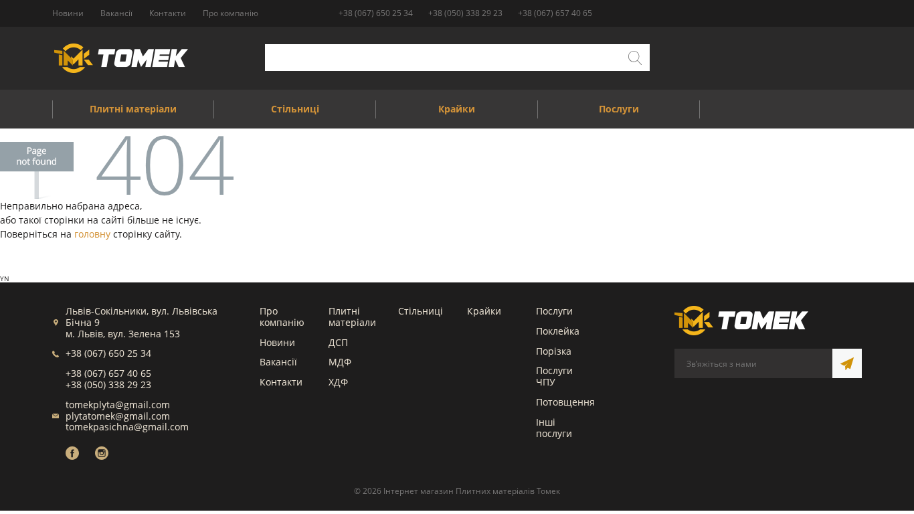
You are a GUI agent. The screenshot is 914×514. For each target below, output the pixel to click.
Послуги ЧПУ (554, 376)
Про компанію (282, 317)
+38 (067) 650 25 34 (376, 13)
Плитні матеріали (352, 317)
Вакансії (278, 361)
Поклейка (557, 331)
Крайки (484, 311)
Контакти (281, 381)
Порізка (553, 351)
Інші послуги (554, 428)
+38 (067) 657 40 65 (555, 13)
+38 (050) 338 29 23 (465, 13)
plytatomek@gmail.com (118, 416)
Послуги (554, 311)
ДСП (338, 342)
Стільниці (420, 311)
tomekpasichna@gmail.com (127, 426)
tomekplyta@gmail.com (118, 404)
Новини (277, 342)
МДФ (340, 361)
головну (92, 234)
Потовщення (565, 402)
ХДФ (338, 381)
